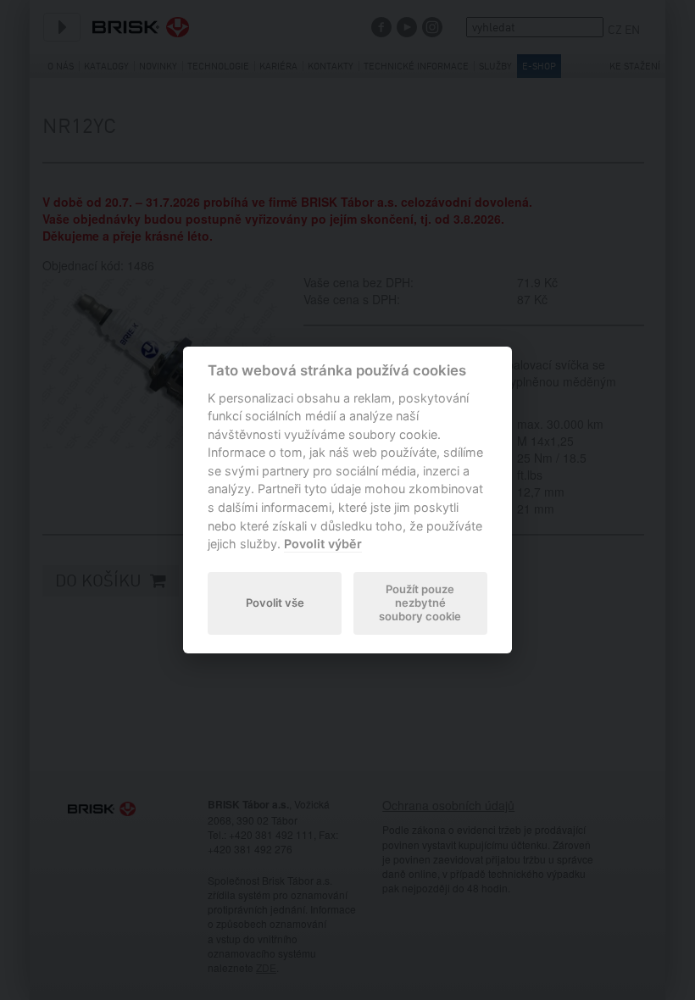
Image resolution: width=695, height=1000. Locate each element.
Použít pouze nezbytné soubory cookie (420, 602)
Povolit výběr (323, 543)
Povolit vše (275, 602)
